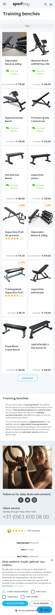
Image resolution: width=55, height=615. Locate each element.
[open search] (45, 4)
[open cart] (50, 4)
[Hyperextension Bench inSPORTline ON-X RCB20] (14, 101)
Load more (27, 378)
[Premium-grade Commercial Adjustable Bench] (40, 101)
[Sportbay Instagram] (34, 500)
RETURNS (27, 549)
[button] (27, 610)
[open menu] (4, 4)
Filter (27, 26)
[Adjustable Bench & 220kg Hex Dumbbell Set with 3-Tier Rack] (14, 44)
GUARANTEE (27, 556)
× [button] (52, 560)
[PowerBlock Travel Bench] (14, 329)
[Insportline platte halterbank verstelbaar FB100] (40, 158)
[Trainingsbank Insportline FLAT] (14, 272)
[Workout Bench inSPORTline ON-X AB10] (40, 44)
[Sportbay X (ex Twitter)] (27, 500)
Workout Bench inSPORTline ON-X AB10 (40, 64)
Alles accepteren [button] (15, 603)
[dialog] (27, 586)
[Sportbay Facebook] (21, 500)
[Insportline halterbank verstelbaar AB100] (40, 272)
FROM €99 (27, 543)
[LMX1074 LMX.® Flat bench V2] (40, 328)
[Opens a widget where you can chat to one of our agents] (44, 610)
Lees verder (19, 586)
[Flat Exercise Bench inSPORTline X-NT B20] (14, 158)
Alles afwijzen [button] (41, 603)
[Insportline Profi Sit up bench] (14, 215)
